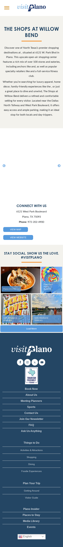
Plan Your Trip (31, 483)
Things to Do (31, 442)
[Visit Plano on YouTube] (42, 362)
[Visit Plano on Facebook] (20, 362)
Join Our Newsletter (31, 419)
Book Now (31, 389)
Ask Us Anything (31, 431)
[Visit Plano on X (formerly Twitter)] (35, 362)
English (27, 536)
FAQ (31, 425)
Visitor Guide (31, 497)
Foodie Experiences (31, 471)
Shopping (31, 457)
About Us (31, 395)
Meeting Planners (31, 401)
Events (31, 527)
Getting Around (31, 490)
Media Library (31, 521)
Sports (31, 407)
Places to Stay (31, 515)
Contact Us (31, 413)
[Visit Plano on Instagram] (27, 362)
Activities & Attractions (31, 450)
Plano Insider (31, 509)
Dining (31, 464)
